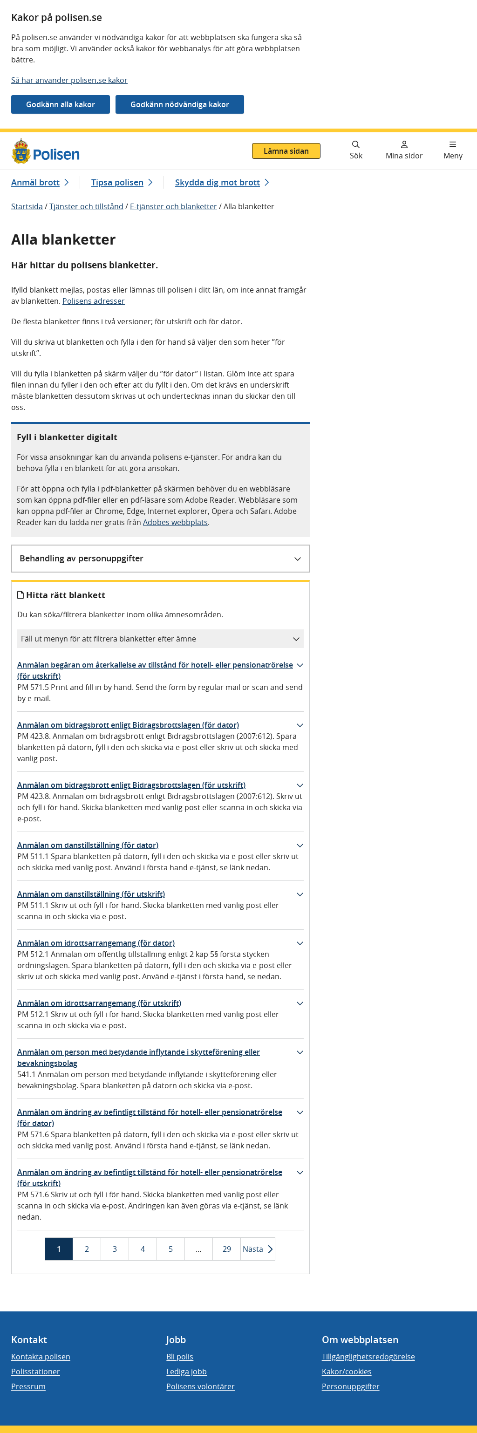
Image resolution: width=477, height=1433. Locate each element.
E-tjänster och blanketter (173, 206)
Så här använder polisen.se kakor (69, 80)
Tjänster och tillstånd (86, 206)
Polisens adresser (93, 301)
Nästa (253, 1249)
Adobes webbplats (175, 522)
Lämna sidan (286, 151)
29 (227, 1252)
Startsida (27, 206)
